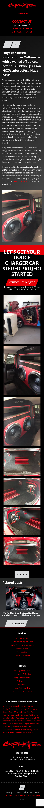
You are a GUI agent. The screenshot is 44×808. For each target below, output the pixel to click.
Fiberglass (6, 715)
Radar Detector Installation (22, 645)
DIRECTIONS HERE (22, 28)
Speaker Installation (18, 727)
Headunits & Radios (22, 674)
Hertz (20, 715)
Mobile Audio (22, 638)
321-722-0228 (22, 753)
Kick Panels (16, 718)
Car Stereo (29, 709)
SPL (27, 727)
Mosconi (11, 721)
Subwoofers (22, 681)
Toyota (35, 730)
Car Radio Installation (17, 709)
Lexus (31, 718)
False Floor (31, 712)
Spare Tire (6, 727)
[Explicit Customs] (22, 6)
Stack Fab (32, 727)
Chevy (11, 712)
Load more (22, 574)
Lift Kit (36, 718)
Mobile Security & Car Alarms (22, 642)
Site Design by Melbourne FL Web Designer (22, 795)
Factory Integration (22, 671)
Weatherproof (28, 732)
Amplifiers (22, 685)
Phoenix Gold (30, 721)
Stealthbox (7, 730)
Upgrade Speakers (22, 678)
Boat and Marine (30, 706)
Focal (12, 715)
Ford (16, 715)
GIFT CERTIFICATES (22, 31)
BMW (21, 706)
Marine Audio (22, 649)
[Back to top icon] (22, 787)
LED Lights (25, 718)
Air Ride (5, 706)
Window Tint (22, 652)
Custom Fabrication (22, 656)
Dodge (23, 712)
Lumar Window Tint (22, 688)
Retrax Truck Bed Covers (22, 692)
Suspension (24, 730)
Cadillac (5, 709)
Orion (22, 721)
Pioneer (38, 721)
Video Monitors (17, 732)
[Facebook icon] (21, 799)
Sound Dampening (20, 724)
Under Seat (7, 732)
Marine (5, 721)
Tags (31, 730)
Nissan (17, 721)
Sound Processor (33, 724)
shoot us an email (20, 182)
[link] (22, 216)
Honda (25, 715)
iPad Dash (32, 715)
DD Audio (17, 712)
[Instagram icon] (23, 799)
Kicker (9, 718)
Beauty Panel (14, 706)
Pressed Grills (8, 724)
